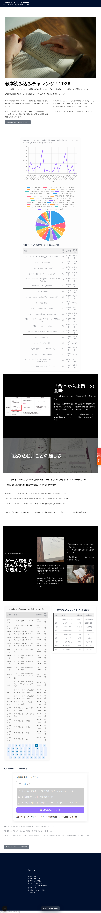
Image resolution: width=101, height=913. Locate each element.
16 (25, 748)
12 (9, 748)
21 (45, 748)
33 (13, 754)
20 (41, 748)
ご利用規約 (31, 892)
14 (17, 748)
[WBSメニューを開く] (4, 908)
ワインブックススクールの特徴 (37, 885)
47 (31, 757)
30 (41, 751)
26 (25, 751)
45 (23, 757)
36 (25, 754)
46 (27, 757)
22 (9, 751)
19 (37, 748)
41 (45, 754)
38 (33, 754)
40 (41, 754)
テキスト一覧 (32, 888)
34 (17, 754)
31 (45, 751)
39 (37, 754)
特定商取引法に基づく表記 (36, 890)
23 (13, 751)
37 (29, 754)
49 (39, 757)
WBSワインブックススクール (17, 2)
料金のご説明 (32, 876)
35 (21, 754)
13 (13, 748)
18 (33, 748)
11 (44, 745)
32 (9, 754)
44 (19, 757)
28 (33, 751)
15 (21, 748)
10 (40, 745)
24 (17, 751)
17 (29, 748)
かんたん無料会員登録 (50, 908)
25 (21, 751)
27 (29, 751)
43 (15, 757)
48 (35, 757)
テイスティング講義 (34, 881)
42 (11, 757)
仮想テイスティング (34, 878)
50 (43, 757)
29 (37, 751)
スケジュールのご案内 (35, 883)
